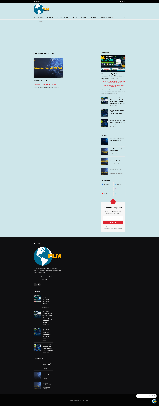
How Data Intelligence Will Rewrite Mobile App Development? (47, 384)
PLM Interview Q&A (62, 17)
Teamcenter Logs (107, 85)
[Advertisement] (79, 36)
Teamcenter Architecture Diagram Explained (116, 159)
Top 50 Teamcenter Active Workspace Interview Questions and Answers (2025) (117, 139)
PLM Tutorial (49, 17)
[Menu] (34, 17)
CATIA (43, 84)
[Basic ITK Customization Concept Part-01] (104, 151)
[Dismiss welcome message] (155, 396)
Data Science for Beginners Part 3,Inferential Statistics (47, 374)
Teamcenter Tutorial (119, 85)
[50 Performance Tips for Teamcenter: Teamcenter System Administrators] (113, 63)
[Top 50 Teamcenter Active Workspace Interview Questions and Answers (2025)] (104, 141)
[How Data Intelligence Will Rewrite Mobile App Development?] (37, 385)
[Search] (124, 17)
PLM (47, 84)
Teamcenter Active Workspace (117, 81)
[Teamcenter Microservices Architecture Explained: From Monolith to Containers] (104, 113)
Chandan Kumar (38, 83)
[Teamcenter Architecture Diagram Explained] (104, 161)
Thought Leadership (105, 17)
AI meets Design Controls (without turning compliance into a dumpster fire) (47, 364)
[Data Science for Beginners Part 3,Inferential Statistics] (37, 375)
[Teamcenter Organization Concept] (104, 171)
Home (40, 17)
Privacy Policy (114, 228)
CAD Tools (83, 17)
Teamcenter (105, 81)
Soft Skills (93, 17)
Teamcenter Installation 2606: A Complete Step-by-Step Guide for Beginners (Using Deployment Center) (117, 100)
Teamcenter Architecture (114, 82)
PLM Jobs (74, 17)
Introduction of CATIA (41, 80)
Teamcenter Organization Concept (117, 170)
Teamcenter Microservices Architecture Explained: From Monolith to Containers (117, 111)
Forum (117, 17)
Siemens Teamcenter (118, 80)
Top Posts (114, 86)
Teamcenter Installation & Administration (113, 84)
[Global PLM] (41, 9)
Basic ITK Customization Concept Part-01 (116, 149)
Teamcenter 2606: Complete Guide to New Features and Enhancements (117, 122)
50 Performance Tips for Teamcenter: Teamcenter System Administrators (113, 75)
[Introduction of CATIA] (48, 68)
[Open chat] (154, 401)
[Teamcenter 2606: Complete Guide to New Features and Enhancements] (104, 123)
